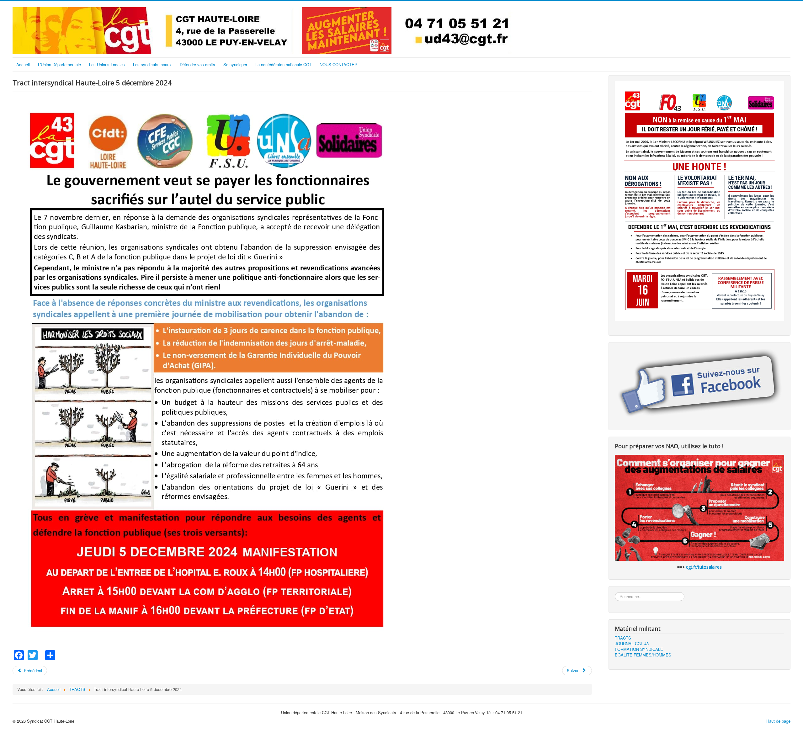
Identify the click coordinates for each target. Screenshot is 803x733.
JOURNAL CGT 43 (632, 643)
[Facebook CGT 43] (699, 384)
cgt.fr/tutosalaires (704, 567)
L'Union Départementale (59, 64)
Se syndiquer (235, 64)
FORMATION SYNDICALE (639, 649)
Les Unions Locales (107, 64)
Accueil (23, 64)
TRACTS (623, 638)
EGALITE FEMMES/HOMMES (643, 655)
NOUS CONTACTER (338, 64)
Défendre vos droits (197, 64)
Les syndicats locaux (152, 64)
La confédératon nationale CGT (283, 64)
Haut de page (778, 721)
